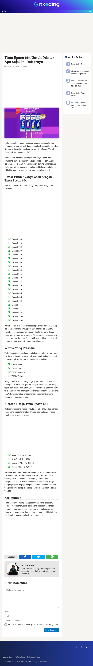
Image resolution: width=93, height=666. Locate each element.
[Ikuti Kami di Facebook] (77, 647)
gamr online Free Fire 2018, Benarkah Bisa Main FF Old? (79, 83)
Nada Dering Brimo (78, 64)
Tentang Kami (20, 657)
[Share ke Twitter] (38, 557)
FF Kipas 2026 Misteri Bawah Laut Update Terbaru (79, 105)
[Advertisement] (46, 35)
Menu (4, 11)
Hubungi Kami (7, 657)
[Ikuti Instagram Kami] (82, 647)
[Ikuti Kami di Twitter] (86, 647)
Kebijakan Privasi (33, 657)
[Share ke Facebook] (25, 557)
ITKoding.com (26, 662)
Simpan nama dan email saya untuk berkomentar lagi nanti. (33, 624)
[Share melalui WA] (52, 557)
